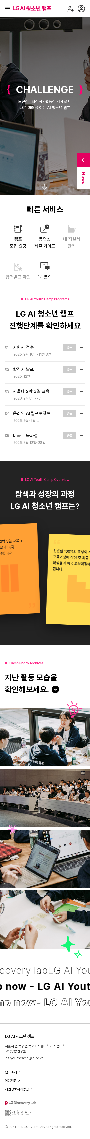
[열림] (82, 347)
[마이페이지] (81, 8)
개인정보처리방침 (17, 1089)
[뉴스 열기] (83, 160)
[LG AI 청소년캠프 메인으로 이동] (32, 8)
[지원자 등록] (70, 8)
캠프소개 (11, 1072)
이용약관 (11, 1081)
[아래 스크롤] (45, 184)
